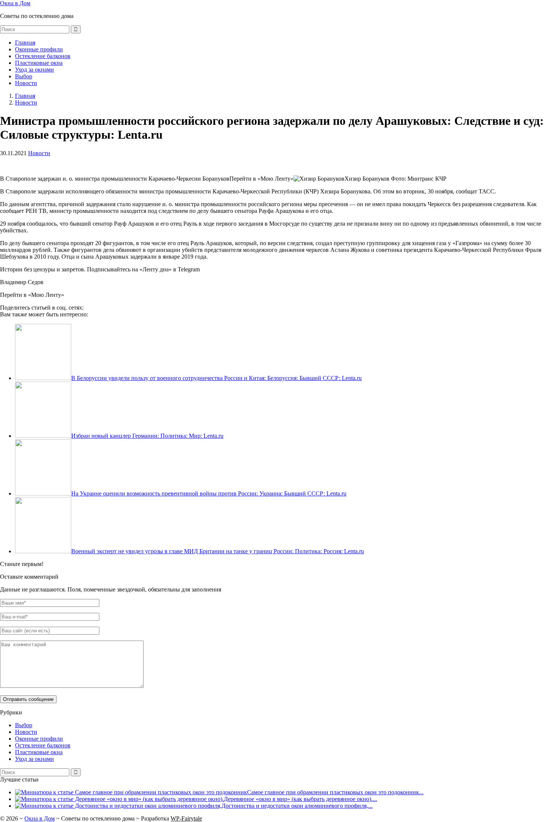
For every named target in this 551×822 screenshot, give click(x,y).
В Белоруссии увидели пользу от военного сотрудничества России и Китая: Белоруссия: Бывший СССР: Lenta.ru (216, 378)
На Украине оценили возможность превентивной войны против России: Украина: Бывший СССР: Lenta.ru (208, 493)
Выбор (23, 76)
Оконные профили (39, 49)
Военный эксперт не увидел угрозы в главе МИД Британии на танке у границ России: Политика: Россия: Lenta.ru (217, 551)
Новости (26, 83)
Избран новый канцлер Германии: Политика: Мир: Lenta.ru (147, 436)
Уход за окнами (34, 69)
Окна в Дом (15, 3)
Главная (25, 42)
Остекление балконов (42, 56)
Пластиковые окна (39, 63)
